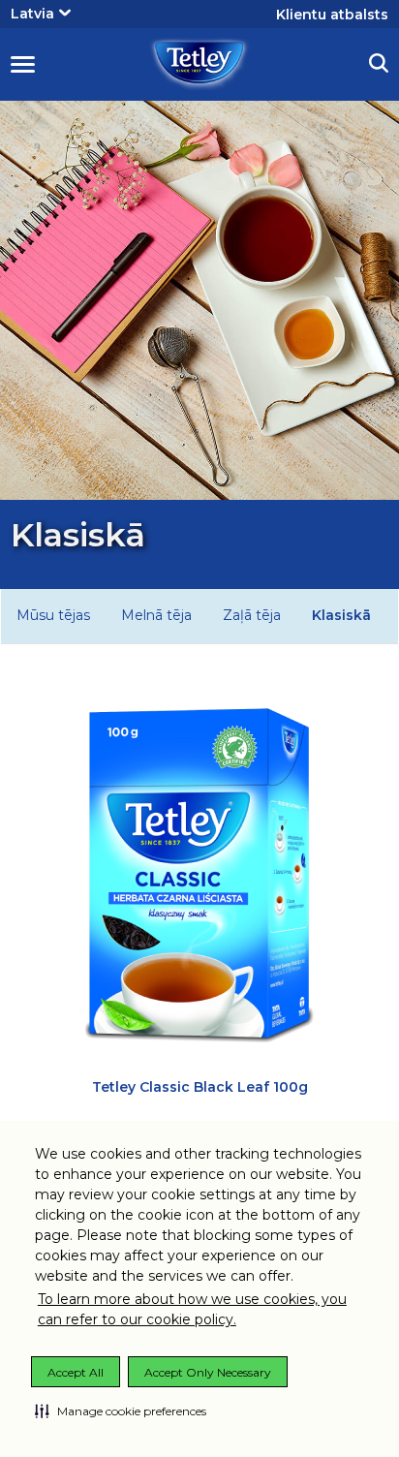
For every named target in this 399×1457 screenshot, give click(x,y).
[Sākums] (199, 63)
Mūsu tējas (53, 615)
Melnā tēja (156, 615)
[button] (120, 1410)
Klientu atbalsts (332, 14)
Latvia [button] (32, 13)
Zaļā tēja (252, 615)
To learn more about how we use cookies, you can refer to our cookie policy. (192, 1309)
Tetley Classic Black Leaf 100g (200, 1087)
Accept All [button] (75, 1372)
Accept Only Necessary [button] (207, 1372)
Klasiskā (341, 615)
